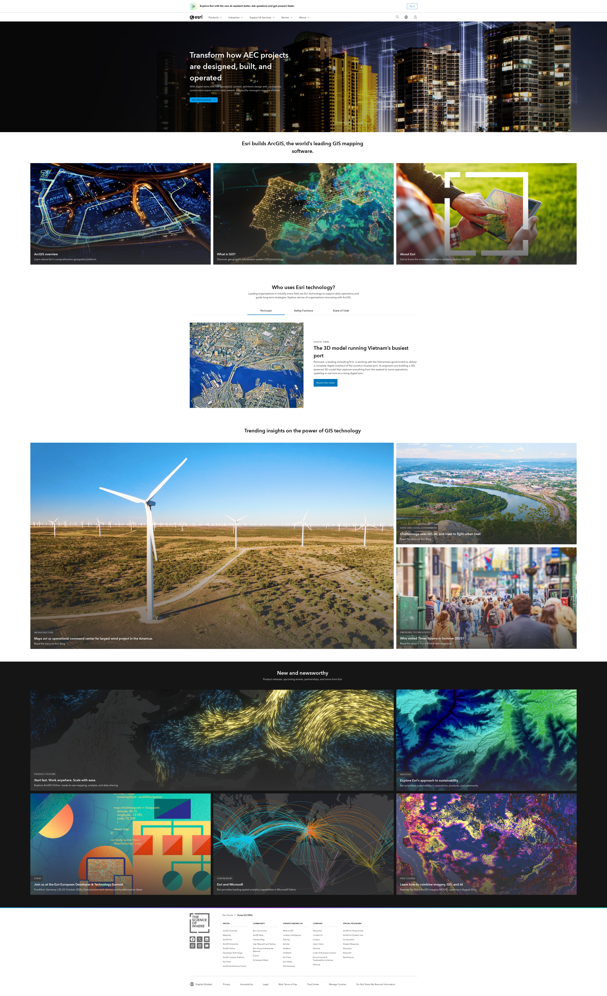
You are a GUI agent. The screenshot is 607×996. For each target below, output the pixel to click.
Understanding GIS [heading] (293, 923)
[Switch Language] (406, 17)
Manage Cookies (337, 984)
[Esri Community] (192, 946)
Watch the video (325, 382)
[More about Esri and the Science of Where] (199, 923)
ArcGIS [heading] (226, 923)
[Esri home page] (196, 17)
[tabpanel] (303, 365)
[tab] (266, 311)
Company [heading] (317, 923)
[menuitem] (235, 931)
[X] (199, 939)
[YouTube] (207, 946)
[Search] (397, 17)
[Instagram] (199, 946)
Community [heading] (259, 923)
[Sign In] (415, 17)
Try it (412, 6)
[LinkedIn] (207, 939)
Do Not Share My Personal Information (375, 984)
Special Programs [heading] (352, 923)
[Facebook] (192, 939)
